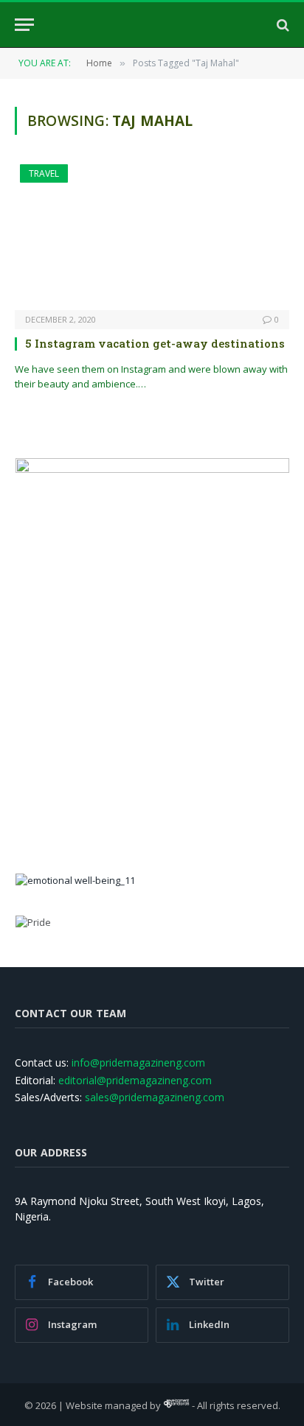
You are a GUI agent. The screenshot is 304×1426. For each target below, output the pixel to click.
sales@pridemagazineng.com (154, 1097)
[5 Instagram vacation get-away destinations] (152, 237)
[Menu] (24, 24)
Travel (44, 173)
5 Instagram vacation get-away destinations (155, 343)
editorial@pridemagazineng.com (135, 1080)
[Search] (281, 24)
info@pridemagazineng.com (138, 1063)
